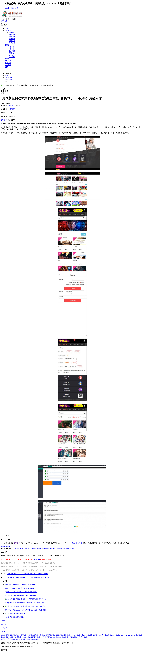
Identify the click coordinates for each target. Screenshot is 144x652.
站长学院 (8, 65)
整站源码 (37, 639)
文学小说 (12, 41)
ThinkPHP (12, 57)
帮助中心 (19, 8)
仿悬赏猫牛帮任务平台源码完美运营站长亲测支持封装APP (27, 574)
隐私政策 (30, 639)
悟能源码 (16, 646)
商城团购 (12, 32)
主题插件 (8, 45)
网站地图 (4, 639)
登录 (12, 8)
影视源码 (12, 37)
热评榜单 (4, 628)
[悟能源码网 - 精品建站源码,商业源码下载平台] (12, 17)
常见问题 (17, 639)
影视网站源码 (5, 546)
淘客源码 (12, 43)
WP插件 (11, 49)
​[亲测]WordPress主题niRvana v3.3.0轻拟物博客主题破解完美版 (28, 577)
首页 (6, 28)
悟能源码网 (19, 548)
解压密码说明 (77, 543)
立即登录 (4, 120)
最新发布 (4, 621)
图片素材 (12, 39)
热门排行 (4, 624)
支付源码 (12, 35)
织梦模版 (12, 51)
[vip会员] (6, 67)
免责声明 (37, 559)
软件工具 (8, 61)
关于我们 (10, 639)
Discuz (11, 55)
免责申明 (24, 639)
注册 (7, 8)
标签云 (3, 631)
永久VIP (11, 105)
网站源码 (8, 30)
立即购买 (17, 543)
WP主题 (11, 47)
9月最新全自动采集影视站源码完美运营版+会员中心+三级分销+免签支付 (49, 548)
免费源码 (8, 59)
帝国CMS (12, 53)
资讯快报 (8, 63)
